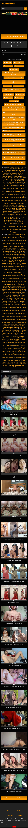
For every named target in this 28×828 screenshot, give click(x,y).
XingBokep (11, 231)
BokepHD (16, 179)
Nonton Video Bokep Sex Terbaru (18, 318)
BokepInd (22, 182)
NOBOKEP (16, 212)
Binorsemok (17, 171)
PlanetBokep (6, 217)
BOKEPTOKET (22, 193)
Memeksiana (17, 211)
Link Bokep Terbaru (8, 272)
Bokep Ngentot (9, 66)
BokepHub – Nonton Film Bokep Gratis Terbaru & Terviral (14, 108)
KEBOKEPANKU (21, 206)
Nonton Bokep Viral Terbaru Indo (17, 298)
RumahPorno (21, 220)
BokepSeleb (16, 190)
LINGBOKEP (22, 209)
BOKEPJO (11, 186)
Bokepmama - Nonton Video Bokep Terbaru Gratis (14, 113)
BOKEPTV (10, 194)
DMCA (19, 810)
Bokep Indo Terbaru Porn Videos (17, 242)
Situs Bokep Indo (7, 324)
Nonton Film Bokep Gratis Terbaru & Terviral (12, 302)
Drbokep (10, 199)
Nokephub (22, 212)
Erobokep (4, 200)
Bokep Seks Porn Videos (14, 251)
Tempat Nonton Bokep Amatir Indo (10, 356)
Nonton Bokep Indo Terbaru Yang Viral (15, 284)
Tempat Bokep (12, 226)
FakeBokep (10, 200)
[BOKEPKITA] (11, 3)
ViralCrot (9, 229)
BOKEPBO (16, 176)
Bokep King (20, 173)
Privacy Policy (9, 815)
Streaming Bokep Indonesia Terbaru (16, 348)
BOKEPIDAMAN (20, 180)
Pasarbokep (23, 214)
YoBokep (14, 232)
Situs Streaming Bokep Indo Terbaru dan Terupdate (13, 334)
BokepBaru (10, 176)
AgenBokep (10, 167)
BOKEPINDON (20, 185)
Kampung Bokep (13, 206)
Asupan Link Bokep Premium (18, 237)
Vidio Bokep (19, 362)
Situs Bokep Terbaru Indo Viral (17, 325)
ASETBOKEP (6, 168)
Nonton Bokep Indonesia (8, 289)
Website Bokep (22, 229)
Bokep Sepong (14, 69)
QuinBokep (16, 218)
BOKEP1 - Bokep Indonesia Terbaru (14, 104)
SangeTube (12, 221)
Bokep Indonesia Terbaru (16, 245)
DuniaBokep (16, 199)
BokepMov (17, 188)
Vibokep (24, 226)
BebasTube (10, 171)
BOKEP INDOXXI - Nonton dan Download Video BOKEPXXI (14, 90)
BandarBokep (15, 170)
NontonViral (4, 214)
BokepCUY (22, 177)
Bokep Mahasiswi (19, 62)
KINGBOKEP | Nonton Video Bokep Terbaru (14, 130)
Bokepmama (11, 188)
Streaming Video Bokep (12, 351)
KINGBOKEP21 (13, 208)
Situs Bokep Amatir (21, 322)
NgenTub (23, 211)
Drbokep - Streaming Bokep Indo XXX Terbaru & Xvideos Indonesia (14, 123)
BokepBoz (22, 176)
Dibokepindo (22, 197)
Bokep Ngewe (20, 66)
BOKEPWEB (6, 196)
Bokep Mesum (20, 94)
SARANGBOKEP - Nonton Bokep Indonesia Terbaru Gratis (14, 153)
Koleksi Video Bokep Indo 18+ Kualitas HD (12, 263)
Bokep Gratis (6, 240)
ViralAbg (4, 229)
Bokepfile (6, 179)
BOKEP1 (5, 174)
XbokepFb (5, 231)
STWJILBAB (14, 224)
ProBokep (5, 218)
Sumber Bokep (21, 354)
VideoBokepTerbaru (20, 228)
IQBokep (17, 205)
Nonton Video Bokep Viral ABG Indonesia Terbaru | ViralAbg (14, 140)
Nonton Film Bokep (20, 301)
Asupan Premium (13, 168)
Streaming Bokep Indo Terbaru (10, 343)
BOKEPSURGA (16, 191)
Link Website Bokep (16, 275)
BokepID (14, 180)
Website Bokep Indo (19, 365)
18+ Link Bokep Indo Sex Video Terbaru (16, 234)
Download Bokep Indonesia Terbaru (11, 254)
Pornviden (22, 217)
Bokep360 (15, 174)
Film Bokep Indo (19, 255)
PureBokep (10, 218)
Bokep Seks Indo (16, 249)
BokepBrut (4, 177)
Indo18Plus (13, 202)
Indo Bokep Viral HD (16, 257)
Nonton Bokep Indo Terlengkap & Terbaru (12, 286)
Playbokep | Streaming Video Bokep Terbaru (14, 149)
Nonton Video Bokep (20, 310)
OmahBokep (11, 214)
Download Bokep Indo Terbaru (17, 252)
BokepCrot (16, 177)
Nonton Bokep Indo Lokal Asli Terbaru (11, 280)
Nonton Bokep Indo (13, 277)
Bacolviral (9, 170)
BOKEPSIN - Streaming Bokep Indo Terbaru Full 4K (14, 118)
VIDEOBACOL (12, 228)
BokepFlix (11, 179)
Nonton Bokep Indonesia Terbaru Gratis (12, 293)
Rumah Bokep (13, 220)
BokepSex (22, 190)
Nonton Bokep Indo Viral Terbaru (17, 287)
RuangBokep (7, 220)
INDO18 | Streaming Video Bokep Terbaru (14, 127)
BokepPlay (5, 190)
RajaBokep (22, 218)
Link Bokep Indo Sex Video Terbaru (17, 271)
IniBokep (12, 205)
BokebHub (22, 171)
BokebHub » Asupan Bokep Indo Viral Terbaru (14, 81)
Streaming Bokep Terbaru (8, 350)
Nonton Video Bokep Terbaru (9, 319)
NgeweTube (6, 212)
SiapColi (17, 223)
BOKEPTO (10, 193)
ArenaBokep (22, 167)
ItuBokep (22, 205)
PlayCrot (17, 217)
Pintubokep (23, 215)
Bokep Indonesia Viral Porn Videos (16, 248)
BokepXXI (12, 196)
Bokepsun (10, 191)
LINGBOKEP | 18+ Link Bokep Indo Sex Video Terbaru (14, 135)
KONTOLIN (15, 209)
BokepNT (22, 188)
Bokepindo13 (13, 183)
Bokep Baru (23, 239)
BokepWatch (22, 194)
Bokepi (10, 180)
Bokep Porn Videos (6, 249)
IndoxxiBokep (6, 205)
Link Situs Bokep (18, 274)
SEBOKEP (6, 223)
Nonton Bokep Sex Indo (15, 296)
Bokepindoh (13, 185)
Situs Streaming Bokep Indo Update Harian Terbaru (13, 336)
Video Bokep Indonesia (13, 360)
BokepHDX (21, 179)
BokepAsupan (21, 174)
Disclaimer (10, 810)
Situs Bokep (14, 322)
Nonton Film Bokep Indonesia (15, 305)
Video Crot (5, 228)
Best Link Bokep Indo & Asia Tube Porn (11, 239)
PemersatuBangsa (7, 215)
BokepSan (10, 190)
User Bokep (18, 226)
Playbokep (12, 217)
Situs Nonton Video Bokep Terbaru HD (16, 333)
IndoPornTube (20, 202)
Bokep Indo (8, 62)
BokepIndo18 (20, 183)
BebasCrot (21, 170)
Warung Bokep (15, 229)
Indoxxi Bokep (20, 203)
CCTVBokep (5, 197)
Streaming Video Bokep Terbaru (10, 354)
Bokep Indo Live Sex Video (16, 240)
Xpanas (16, 231)
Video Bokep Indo (18, 357)
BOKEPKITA (17, 186)
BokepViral (16, 194)
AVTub (4, 170)
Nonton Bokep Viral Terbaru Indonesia (11, 299)
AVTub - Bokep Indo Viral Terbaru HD (14, 77)
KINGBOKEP (6, 208)
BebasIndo (4, 171)
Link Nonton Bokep (17, 272)
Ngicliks (11, 212)
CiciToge (11, 197)
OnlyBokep (17, 214)
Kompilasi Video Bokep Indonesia (13, 267)
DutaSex (21, 199)
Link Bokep (12, 269)
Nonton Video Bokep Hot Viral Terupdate (12, 312)
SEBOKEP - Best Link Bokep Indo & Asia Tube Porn (14, 158)
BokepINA (10, 182)
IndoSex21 (6, 203)
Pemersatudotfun (16, 215)
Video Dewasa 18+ (11, 362)
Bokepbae (5, 176)
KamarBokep (5, 206)
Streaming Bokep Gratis (8, 342)
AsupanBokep (21, 168)
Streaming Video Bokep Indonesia (16, 353)
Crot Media (16, 197)
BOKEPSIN (4, 191)
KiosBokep (20, 208)
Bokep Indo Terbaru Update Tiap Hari (11, 243)
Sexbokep (12, 223)
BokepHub (5, 180)
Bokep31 (10, 174)
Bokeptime (4, 193)
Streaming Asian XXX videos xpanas (15, 340)
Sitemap (20, 815)
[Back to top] (23, 823)
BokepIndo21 (7, 185)
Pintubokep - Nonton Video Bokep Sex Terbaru (14, 145)
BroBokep (22, 196)
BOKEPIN (5, 182)
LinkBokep (5, 211)
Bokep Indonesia (19, 86)
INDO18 (8, 202)
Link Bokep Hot (18, 269)
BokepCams (11, 177)
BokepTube (4, 194)
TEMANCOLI (5, 226)
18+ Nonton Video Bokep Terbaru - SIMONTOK (14, 73)
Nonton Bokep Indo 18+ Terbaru (17, 278)
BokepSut (23, 191)
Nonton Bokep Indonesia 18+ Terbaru (16, 290)
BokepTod (15, 193)
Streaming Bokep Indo (20, 342)
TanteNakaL (20, 224)
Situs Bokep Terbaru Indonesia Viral (11, 327)
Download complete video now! (15, 36)
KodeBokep (9, 209)
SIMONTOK (7, 224)
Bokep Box (6, 173)
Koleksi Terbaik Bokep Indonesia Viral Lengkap (13, 261)
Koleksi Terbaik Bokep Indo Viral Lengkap (16, 260)
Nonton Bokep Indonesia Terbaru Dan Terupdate (14, 292)
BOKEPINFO (5, 186)
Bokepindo (6, 183)
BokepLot (23, 186)
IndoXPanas (13, 203)
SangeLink (6, 221)
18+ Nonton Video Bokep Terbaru (10, 236)
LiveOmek (10, 211)
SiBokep (21, 223)
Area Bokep (16, 167)
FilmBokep (16, 200)
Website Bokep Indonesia (14, 366)
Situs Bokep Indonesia (17, 324)
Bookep (17, 196)
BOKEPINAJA (16, 182)
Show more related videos (14, 798)
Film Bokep (11, 255)
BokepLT (5, 188)
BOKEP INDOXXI (13, 173)
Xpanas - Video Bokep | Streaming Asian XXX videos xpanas (14, 163)
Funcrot (21, 200)
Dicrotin (6, 199)
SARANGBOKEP (19, 221)
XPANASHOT (22, 231)
